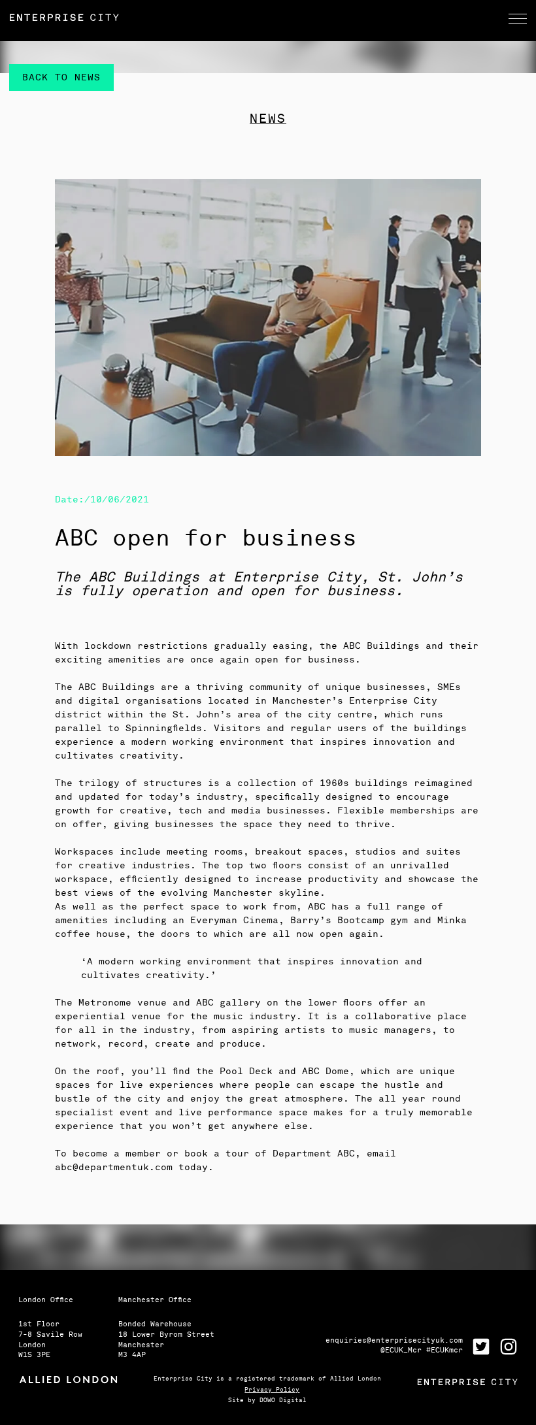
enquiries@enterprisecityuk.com (394, 1340)
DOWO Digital (283, 1400)
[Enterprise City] (268, 18)
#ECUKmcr (444, 1350)
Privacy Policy (271, 1390)
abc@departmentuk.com (114, 1167)
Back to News (61, 77)
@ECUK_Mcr (403, 1350)
